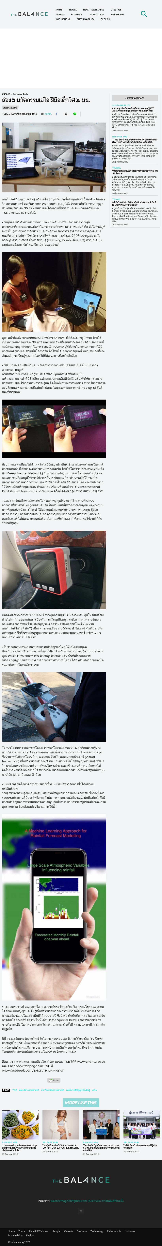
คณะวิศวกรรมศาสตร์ (29, 1090)
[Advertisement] (81, 58)
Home (11, 1231)
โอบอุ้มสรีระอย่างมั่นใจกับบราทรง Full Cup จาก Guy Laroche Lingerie (60, 1146)
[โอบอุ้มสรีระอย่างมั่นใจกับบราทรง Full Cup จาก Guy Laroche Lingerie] (60, 1124)
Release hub (20, 94)
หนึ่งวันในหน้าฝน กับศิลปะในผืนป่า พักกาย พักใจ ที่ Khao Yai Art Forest (134, 203)
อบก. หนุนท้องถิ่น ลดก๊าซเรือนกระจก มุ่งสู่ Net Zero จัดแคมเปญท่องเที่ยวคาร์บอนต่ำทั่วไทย (133, 109)
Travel (116, 168)
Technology (97, 1231)
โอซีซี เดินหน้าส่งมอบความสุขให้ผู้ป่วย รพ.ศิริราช (139, 1146)
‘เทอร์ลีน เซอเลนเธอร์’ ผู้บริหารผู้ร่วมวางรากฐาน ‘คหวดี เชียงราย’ (135, 172)
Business (82, 1231)
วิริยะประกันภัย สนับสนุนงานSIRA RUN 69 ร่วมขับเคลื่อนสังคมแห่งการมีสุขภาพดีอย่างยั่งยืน (101, 1148)
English (30, 1235)
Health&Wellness (38, 1231)
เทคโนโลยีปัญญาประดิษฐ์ (78, 1090)
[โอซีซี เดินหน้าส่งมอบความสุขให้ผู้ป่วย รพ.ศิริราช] (141, 1124)
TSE (14, 1090)
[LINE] (74, 114)
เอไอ (94, 1090)
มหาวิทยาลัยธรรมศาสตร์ (52, 1090)
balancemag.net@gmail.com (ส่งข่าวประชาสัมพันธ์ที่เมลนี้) (87, 1201)
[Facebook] (56, 114)
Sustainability (121, 105)
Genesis (68, 1231)
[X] (65, 114)
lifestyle (56, 1231)
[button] (144, 14)
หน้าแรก (6, 94)
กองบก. (48, 114)
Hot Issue (130, 1231)
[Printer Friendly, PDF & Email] (53, 1082)
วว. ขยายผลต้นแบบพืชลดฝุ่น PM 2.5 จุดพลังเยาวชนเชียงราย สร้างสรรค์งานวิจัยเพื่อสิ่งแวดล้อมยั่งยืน (134, 141)
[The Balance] (31, 14)
